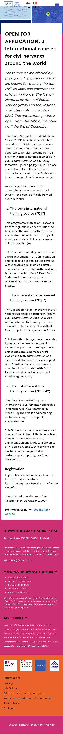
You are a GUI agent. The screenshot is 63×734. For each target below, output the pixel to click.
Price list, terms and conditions (24, 693)
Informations (12, 678)
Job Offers (10, 688)
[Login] (34, 7)
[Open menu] (56, 4)
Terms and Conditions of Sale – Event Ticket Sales (28, 701)
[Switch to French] (34, 3)
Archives (10, 28)
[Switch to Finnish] (28, 3)
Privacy (8, 683)
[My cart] (28, 7)
